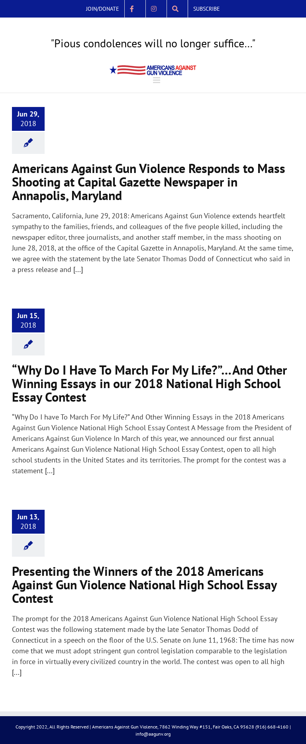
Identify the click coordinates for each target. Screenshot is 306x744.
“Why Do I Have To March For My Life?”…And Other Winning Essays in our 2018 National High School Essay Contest (149, 383)
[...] (78, 269)
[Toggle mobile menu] (157, 80)
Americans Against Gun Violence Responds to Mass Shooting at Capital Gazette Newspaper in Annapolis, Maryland (148, 182)
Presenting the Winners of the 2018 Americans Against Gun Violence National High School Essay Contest (144, 584)
